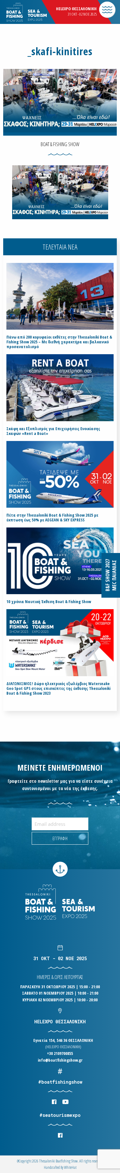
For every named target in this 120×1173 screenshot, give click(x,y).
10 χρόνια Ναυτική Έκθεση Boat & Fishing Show (48, 601)
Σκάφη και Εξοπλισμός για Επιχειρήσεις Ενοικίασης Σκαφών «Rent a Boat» (53, 431)
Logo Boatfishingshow (37, 12)
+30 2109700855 (60, 1053)
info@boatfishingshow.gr (60, 1060)
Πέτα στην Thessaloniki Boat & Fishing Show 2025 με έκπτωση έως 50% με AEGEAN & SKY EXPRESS (52, 517)
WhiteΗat (70, 1167)
